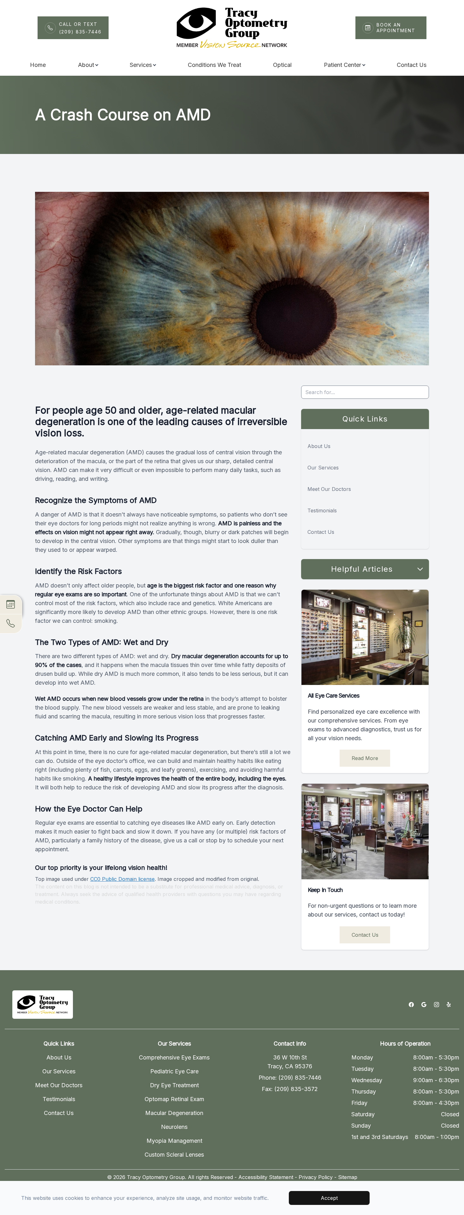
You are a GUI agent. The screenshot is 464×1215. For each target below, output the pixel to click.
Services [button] (141, 65)
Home (38, 65)
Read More (365, 758)
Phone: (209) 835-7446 (290, 1077)
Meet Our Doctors (329, 489)
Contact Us (411, 65)
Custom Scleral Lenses (174, 1154)
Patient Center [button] (342, 65)
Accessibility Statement (265, 1177)
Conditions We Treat (214, 65)
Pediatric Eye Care (174, 1071)
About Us (318, 446)
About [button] (86, 65)
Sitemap (347, 1177)
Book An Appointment (396, 27)
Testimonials (322, 510)
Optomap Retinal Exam (174, 1099)
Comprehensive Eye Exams (174, 1057)
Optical (282, 65)
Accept (329, 1198)
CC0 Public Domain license (122, 879)
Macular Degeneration (174, 1113)
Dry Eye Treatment (174, 1085)
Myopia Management (174, 1140)
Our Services (323, 467)
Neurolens (174, 1127)
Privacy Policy (316, 1177)
